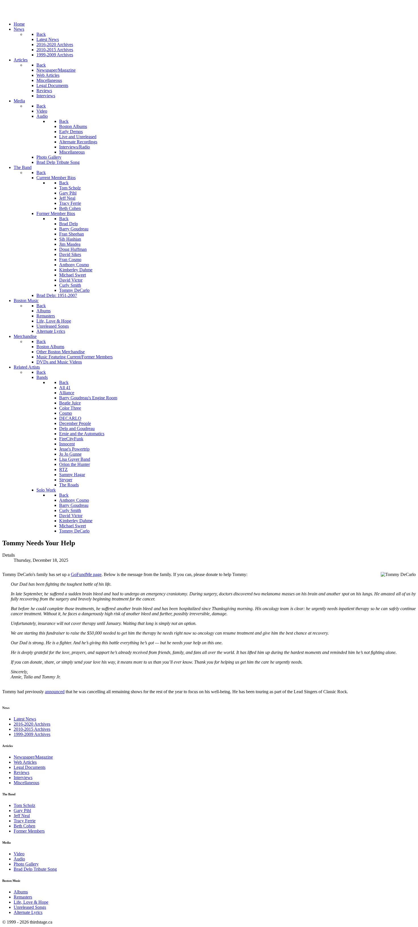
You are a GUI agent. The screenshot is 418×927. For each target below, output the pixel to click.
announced (55, 691)
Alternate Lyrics (28, 912)
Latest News (25, 719)
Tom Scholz (24, 805)
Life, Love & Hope (31, 902)
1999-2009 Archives (32, 734)
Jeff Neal (22, 815)
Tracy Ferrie (25, 820)
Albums (21, 891)
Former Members (29, 831)
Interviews (23, 777)
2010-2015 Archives (32, 729)
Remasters (23, 897)
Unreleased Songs (30, 907)
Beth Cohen (24, 825)
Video (19, 853)
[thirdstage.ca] (32, 14)
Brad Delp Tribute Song (35, 869)
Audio (19, 858)
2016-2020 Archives (32, 724)
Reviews (21, 772)
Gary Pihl (22, 810)
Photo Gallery (26, 864)
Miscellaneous (26, 782)
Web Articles (25, 762)
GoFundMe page (86, 574)
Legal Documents (29, 767)
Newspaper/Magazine (33, 757)
